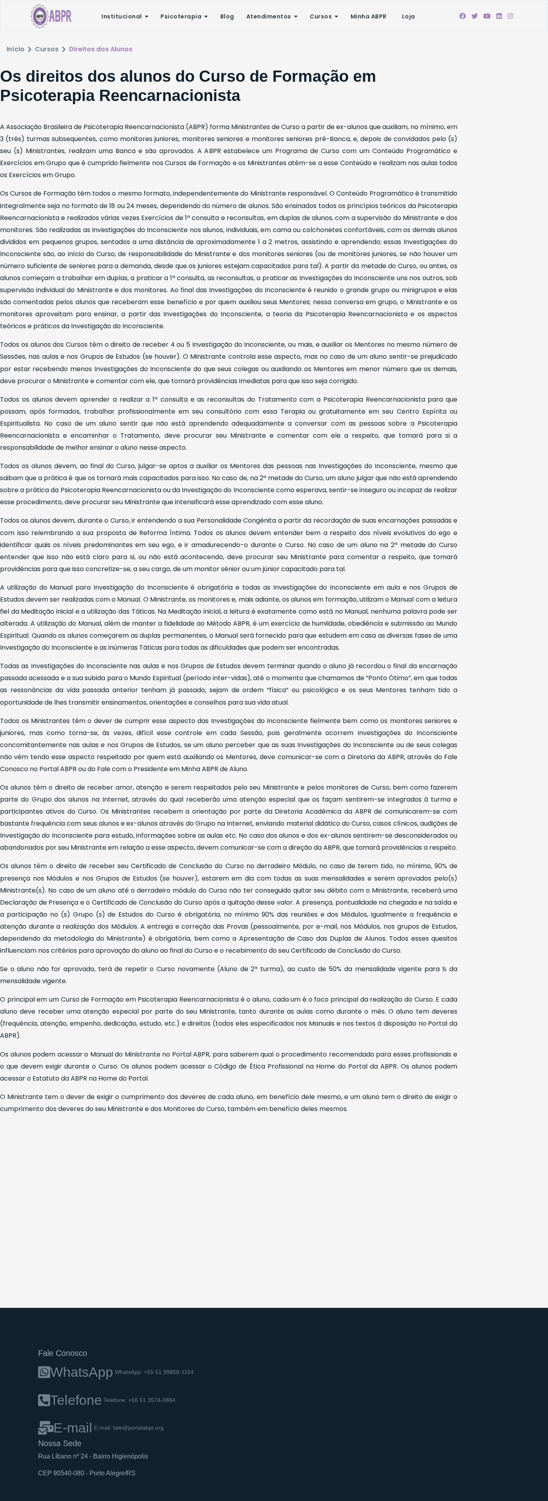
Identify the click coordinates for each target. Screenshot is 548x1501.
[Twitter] (474, 16)
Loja (408, 16)
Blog (227, 16)
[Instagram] (510, 16)
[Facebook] (462, 16)
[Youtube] (487, 16)
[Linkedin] (499, 16)
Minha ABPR (369, 16)
